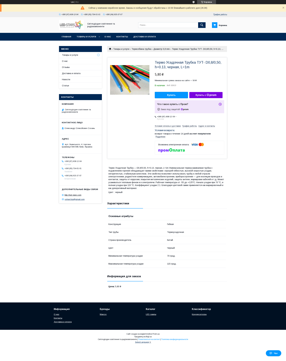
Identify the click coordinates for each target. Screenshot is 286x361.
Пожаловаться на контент (149, 339)
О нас (107, 37)
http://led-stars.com (72, 195)
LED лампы (151, 314)
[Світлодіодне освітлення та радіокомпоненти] (71, 29)
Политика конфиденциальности (174, 339)
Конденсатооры (199, 314)
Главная (66, 37)
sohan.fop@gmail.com (75, 199)
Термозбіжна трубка (141, 49)
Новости (66, 79)
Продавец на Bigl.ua (143, 337)
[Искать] (202, 25)
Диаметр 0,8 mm (161, 49)
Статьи (65, 85)
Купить (171, 95)
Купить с (201, 95)
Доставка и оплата (144, 37)
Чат (276, 353)
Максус (103, 314)
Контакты (122, 37)
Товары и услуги (86, 37)
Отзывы (66, 67)
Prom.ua (156, 334)
